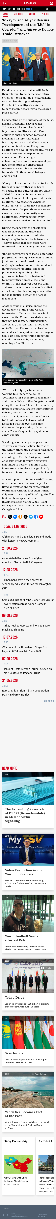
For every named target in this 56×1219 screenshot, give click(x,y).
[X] (10, 517)
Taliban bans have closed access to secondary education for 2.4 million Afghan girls (27, 584)
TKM (18, 9)
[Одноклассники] (20, 517)
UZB (23, 9)
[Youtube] (41, 517)
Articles (18, 14)
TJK (13, 9)
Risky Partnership (15, 1141)
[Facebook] (36, 517)
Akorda (46, 108)
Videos (32, 14)
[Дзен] (26, 517)
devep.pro (41, 1216)
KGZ (9, 9)
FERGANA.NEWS (28, 3)
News (5, 14)
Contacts (7, 1208)
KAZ (4, 9)
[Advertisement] (28, 735)
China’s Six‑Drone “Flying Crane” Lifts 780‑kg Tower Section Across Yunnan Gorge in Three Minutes (28, 604)
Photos (45, 14)
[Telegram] (31, 517)
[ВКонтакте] (15, 517)
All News (49, 701)
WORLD (29, 9)
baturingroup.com (17, 1216)
